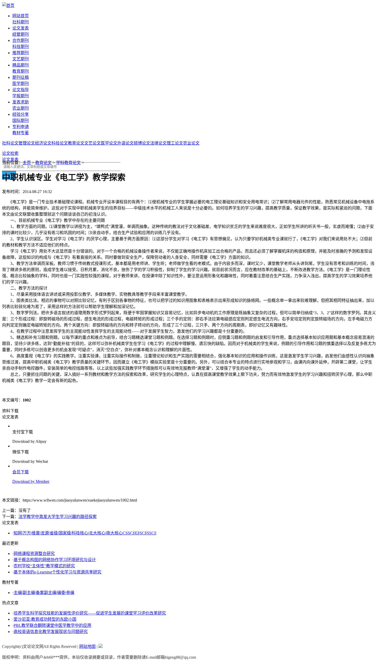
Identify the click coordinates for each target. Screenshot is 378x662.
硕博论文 (142, 143)
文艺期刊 (20, 59)
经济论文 (43, 143)
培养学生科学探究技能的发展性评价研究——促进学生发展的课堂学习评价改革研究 (90, 613)
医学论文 (109, 143)
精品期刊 (20, 65)
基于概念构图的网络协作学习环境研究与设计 (55, 560)
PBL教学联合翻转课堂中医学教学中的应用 (52, 625)
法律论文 (158, 143)
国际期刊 (20, 120)
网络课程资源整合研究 (34, 553)
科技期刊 (20, 46)
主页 (27, 162)
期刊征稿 (20, 77)
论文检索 (10, 153)
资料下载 (10, 411)
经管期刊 (20, 34)
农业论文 (191, 143)
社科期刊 (20, 22)
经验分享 (20, 114)
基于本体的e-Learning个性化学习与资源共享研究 (57, 572)
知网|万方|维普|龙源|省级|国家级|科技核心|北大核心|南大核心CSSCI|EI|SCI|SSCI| (85, 533)
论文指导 (20, 90)
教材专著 (20, 133)
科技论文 (59, 143)
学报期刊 (20, 96)
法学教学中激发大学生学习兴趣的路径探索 (58, 516)
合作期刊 (20, 40)
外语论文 (125, 143)
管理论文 (27, 143)
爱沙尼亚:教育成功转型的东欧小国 (45, 619)
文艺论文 (92, 143)
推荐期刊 (20, 53)
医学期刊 (20, 83)
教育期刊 (20, 71)
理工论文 (175, 143)
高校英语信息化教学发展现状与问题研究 (51, 631)
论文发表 (20, 28)
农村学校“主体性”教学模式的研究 (44, 566)
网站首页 (20, 16)
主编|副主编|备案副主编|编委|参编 (44, 592)
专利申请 (20, 126)
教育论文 (76, 143)
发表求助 (20, 102)
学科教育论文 (68, 162)
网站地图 (87, 646)
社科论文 (10, 143)
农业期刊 (20, 108)
